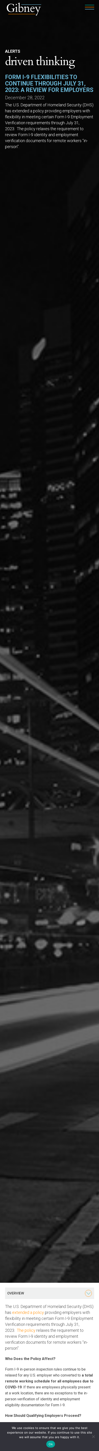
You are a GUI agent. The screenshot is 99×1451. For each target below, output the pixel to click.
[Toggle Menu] (88, 1293)
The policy (26, 1330)
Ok (51, 1444)
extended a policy (28, 1312)
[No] (93, 1436)
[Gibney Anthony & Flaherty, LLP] (24, 8)
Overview (15, 1293)
